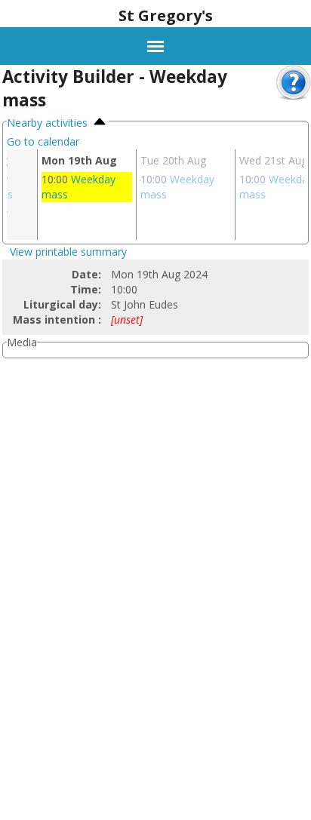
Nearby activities (49, 122)
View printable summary (68, 251)
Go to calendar (43, 141)
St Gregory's (166, 15)
